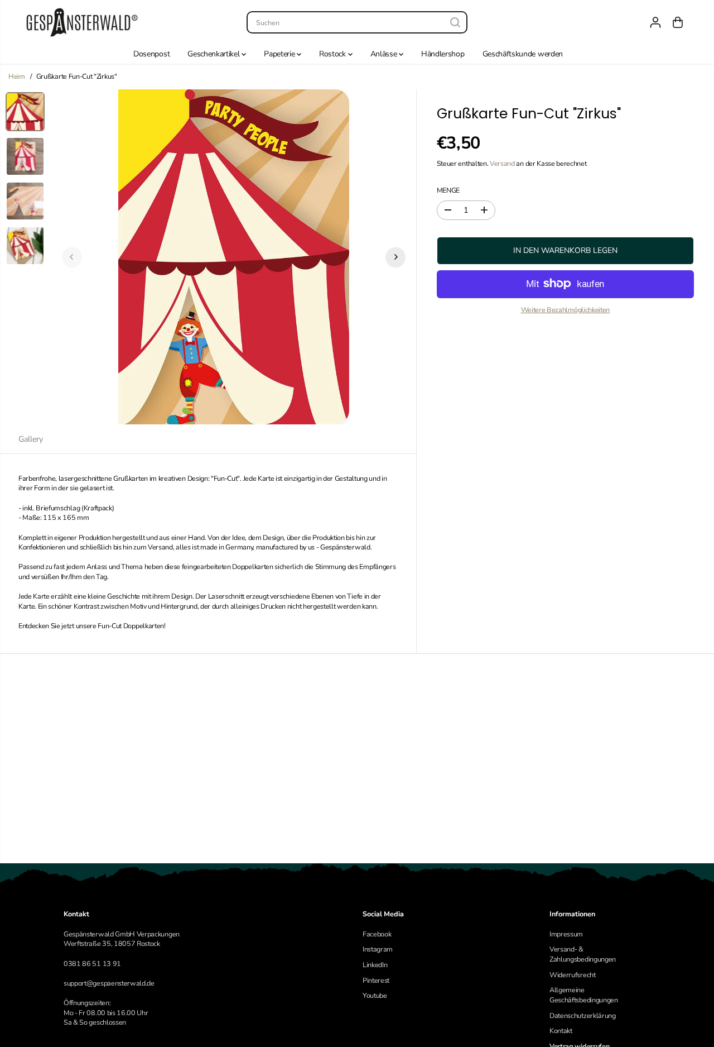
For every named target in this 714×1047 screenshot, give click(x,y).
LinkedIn (375, 964)
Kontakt (560, 1030)
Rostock (333, 54)
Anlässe (384, 54)
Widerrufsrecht (572, 974)
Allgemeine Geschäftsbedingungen (583, 995)
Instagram (378, 949)
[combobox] (357, 22)
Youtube (375, 995)
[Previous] (71, 256)
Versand (502, 163)
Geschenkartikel (214, 54)
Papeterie (280, 54)
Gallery (30, 438)
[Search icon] (455, 22)
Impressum (566, 934)
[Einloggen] (655, 22)
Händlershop (443, 54)
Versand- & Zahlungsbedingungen (582, 954)
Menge (448, 190)
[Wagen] (678, 22)
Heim (16, 76)
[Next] (395, 256)
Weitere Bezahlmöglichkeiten (565, 309)
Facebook (377, 934)
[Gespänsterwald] (82, 22)
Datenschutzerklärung (582, 1015)
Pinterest (376, 980)
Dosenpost (151, 54)
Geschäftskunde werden (523, 54)
